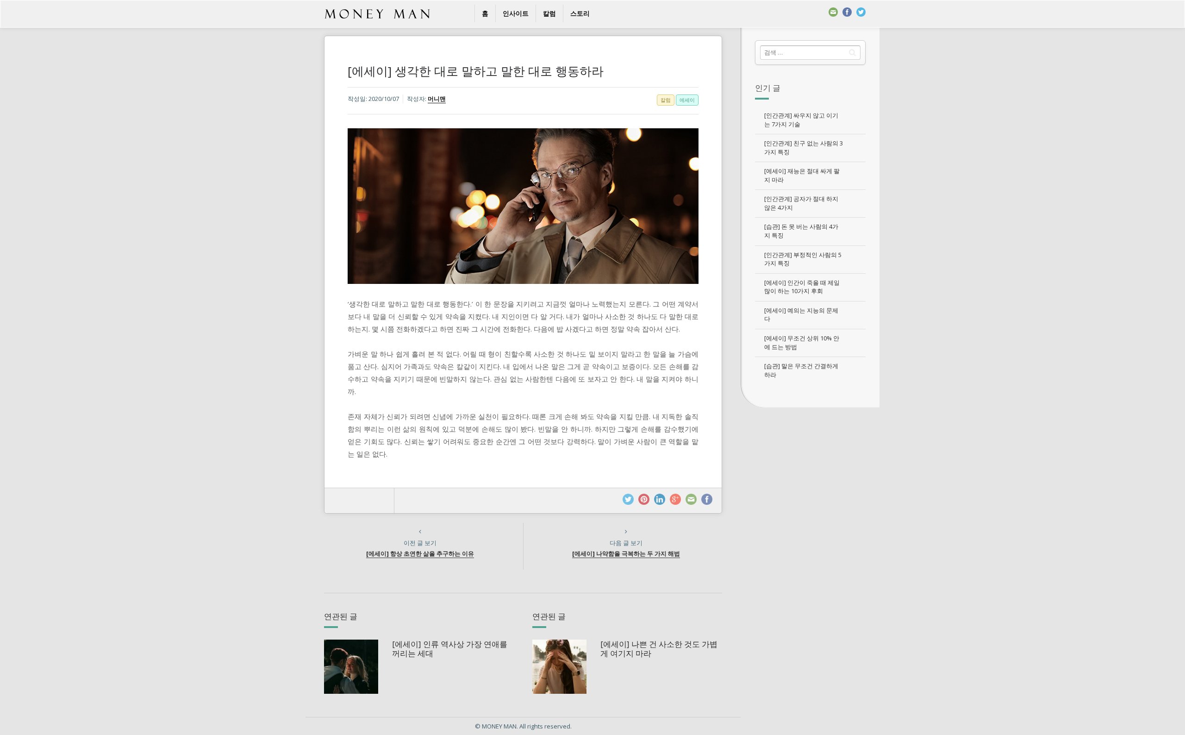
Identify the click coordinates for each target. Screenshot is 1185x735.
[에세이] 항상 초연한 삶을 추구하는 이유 (420, 553)
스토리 (580, 13)
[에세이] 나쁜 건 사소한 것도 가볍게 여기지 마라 (658, 649)
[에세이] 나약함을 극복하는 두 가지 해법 (626, 553)
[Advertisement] (810, 551)
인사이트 (516, 13)
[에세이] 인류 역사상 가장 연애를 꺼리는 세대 (449, 649)
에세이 (687, 99)
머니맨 (437, 98)
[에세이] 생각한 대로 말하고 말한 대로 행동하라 (476, 71)
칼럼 (549, 13)
